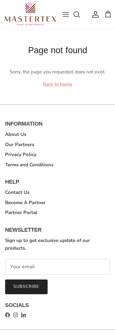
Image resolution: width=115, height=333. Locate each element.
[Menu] (66, 14)
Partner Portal (21, 212)
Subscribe (26, 286)
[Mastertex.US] (30, 14)
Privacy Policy (20, 154)
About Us (15, 134)
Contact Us (17, 192)
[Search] (80, 14)
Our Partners (19, 144)
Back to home (57, 84)
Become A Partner (25, 202)
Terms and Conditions (29, 165)
